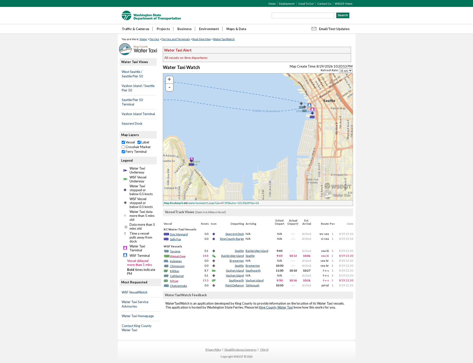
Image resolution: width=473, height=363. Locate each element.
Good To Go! (306, 3)
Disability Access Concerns (240, 349)
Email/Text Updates (334, 29)
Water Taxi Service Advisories (135, 304)
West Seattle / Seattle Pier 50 (132, 74)
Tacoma (175, 251)
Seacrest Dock (132, 123)
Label (145, 142)
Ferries (154, 39)
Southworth (253, 270)
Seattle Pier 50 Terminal (132, 102)
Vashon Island (235, 270)
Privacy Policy (213, 349)
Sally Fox (175, 239)
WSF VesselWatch (134, 292)
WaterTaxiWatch (224, 39)
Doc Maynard (179, 234)
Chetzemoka (178, 286)
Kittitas (174, 271)
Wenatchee (178, 256)
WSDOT (151, 15)
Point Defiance (234, 285)
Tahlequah (252, 285)
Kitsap (174, 281)
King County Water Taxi (276, 307)
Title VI (264, 349)
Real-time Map (201, 39)
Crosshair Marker (138, 147)
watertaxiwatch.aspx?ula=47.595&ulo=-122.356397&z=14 (211, 203)
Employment (287, 3)
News (272, 3)
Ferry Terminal (136, 152)
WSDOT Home (344, 3)
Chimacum (177, 266)
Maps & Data (236, 29)
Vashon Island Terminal (138, 114)
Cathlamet (177, 276)
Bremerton (237, 260)
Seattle (239, 250)
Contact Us (324, 3)
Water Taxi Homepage (138, 316)
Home (143, 39)
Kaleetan (176, 261)
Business (184, 29)
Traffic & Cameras (135, 29)
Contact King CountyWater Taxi (137, 328)
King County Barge (232, 238)
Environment (209, 29)
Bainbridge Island (257, 250)
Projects (163, 29)
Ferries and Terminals (176, 39)
